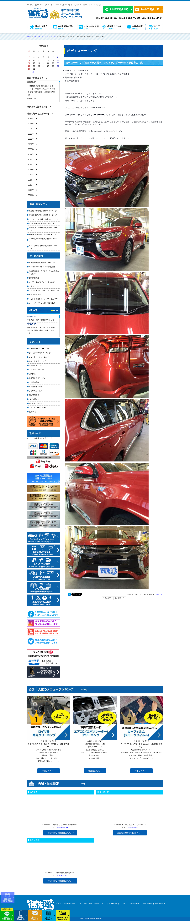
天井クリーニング (39, 365)
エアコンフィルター (39, 370)
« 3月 (34, 72)
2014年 (31, 180)
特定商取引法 (160, 903)
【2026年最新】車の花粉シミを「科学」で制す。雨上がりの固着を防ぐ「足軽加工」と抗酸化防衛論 (41, 90)
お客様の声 (113, 903)
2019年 (31, 154)
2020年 (31, 149)
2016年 (31, 170)
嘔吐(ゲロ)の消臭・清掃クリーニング (43, 211)
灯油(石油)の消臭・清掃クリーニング (43, 215)
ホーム (58, 903)
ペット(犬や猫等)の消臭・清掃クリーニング (43, 247)
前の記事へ (108, 598)
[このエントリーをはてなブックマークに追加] (69, 595)
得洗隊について (100, 903)
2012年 (31, 190)
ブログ (122, 903)
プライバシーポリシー (37, 408)
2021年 (31, 144)
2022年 (31, 139)
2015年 (31, 175)
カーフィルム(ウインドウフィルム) (42, 282)
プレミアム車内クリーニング (40, 353)
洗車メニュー (34, 286)
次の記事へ (119, 598)
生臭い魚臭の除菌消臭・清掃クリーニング (44, 240)
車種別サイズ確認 (35, 387)
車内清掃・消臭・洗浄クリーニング (42, 263)
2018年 (31, 159)
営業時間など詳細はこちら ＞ (61, 833)
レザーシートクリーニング (39, 357)
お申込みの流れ (70, 903)
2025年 (31, 124)
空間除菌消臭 (34, 278)
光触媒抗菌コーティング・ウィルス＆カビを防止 (44, 272)
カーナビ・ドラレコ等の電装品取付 (42, 303)
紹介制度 (32, 374)
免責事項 (32, 412)
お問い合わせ (147, 903)
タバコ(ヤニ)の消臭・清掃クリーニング (43, 219)
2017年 (31, 164)
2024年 (31, 129)
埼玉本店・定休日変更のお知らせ (40, 320)
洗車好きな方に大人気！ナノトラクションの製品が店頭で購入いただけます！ (41, 330)
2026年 (31, 118)
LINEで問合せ (35, 399)
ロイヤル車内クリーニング (39, 349)
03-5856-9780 (132, 827)
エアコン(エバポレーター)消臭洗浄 (42, 267)
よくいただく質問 (35, 391)
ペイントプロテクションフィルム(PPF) (43, 299)
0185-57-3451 (62, 875)
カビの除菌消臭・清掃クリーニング (43, 223)
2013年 (31, 185)
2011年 (31, 195)
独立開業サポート (35, 403)
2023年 (31, 134)
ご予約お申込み (134, 903)
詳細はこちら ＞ (49, 771)
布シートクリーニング (39, 361)
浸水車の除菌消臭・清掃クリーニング (43, 235)
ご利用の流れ (34, 382)
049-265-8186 (62, 827)
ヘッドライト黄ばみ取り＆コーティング (44, 290)
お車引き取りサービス (39, 378)
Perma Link (158, 594)
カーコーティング (35, 295)
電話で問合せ (35, 395)
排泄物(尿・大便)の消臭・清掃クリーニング (43, 229)
